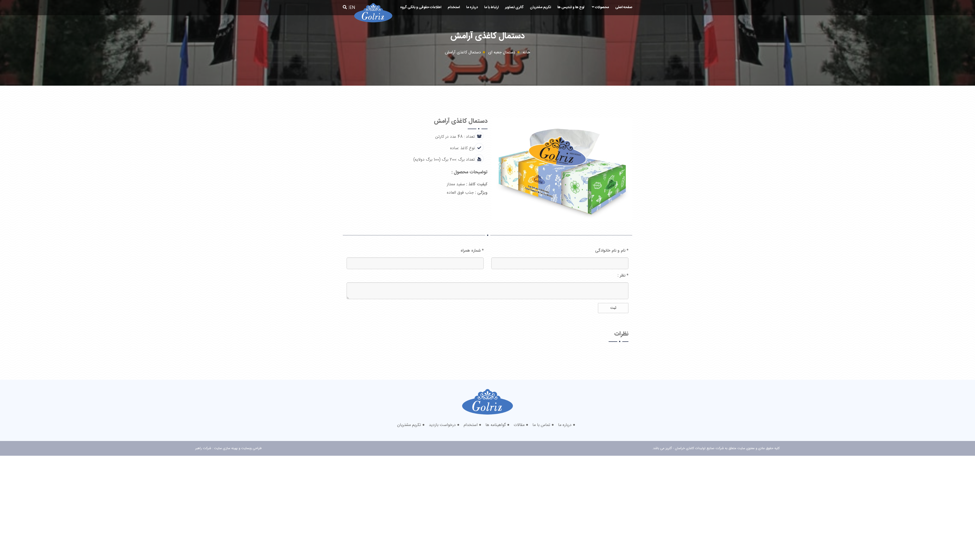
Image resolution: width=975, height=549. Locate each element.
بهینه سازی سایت (226, 448)
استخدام (454, 7)
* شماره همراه (472, 251)
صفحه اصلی (623, 7)
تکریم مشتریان (540, 7)
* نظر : (623, 276)
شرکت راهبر (203, 448)
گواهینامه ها (495, 425)
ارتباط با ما (491, 7)
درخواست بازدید (442, 425)
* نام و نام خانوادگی (611, 251)
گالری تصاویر (514, 7)
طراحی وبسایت (251, 448)
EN (352, 7)
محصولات (601, 7)
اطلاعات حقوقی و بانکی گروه (420, 7)
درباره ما (472, 7)
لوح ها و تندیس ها (570, 7)
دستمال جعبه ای (501, 52)
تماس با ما (541, 425)
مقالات (519, 425)
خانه (526, 52)
